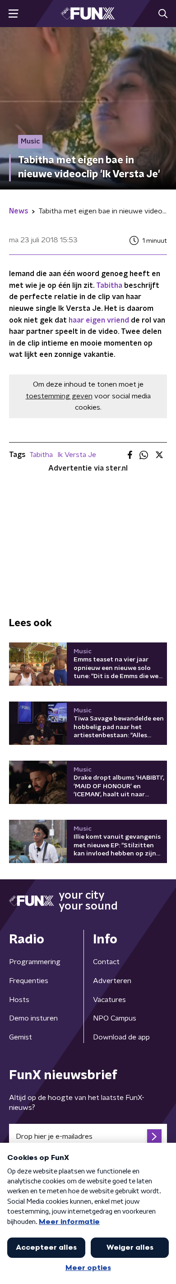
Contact (106, 961)
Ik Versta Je (76, 454)
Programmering (34, 961)
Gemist (20, 1037)
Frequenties (28, 980)
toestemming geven (59, 396)
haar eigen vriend (99, 320)
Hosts (19, 999)
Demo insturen (33, 1018)
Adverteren (112, 980)
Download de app (121, 1037)
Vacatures (109, 999)
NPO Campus (114, 1018)
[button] (13, 13)
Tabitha (109, 285)
